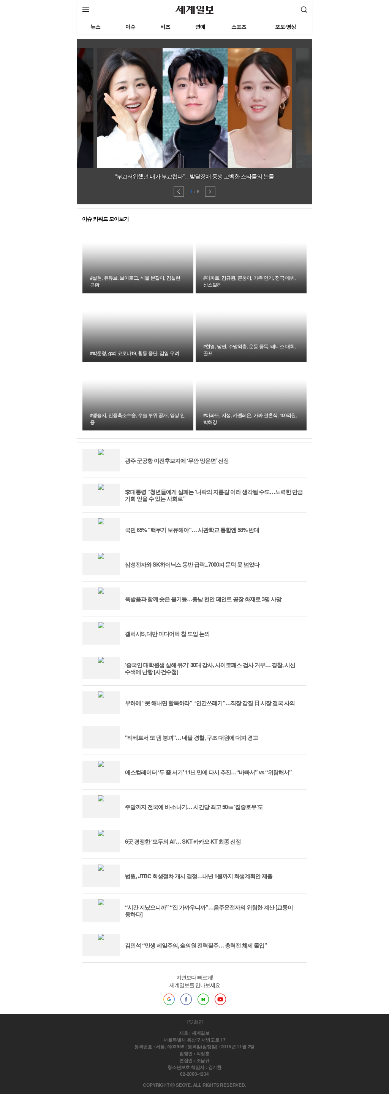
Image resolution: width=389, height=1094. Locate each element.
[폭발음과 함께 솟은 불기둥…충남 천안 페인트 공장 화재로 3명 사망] (181, 608)
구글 (169, 999)
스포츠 (238, 26)
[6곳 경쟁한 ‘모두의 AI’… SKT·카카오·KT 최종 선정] (161, 850)
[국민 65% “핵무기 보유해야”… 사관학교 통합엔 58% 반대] (170, 539)
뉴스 (95, 26)
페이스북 (186, 999)
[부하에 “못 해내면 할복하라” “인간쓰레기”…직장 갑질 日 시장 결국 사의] (188, 712)
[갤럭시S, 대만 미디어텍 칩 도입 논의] (146, 643)
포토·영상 (285, 26)
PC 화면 (195, 1021)
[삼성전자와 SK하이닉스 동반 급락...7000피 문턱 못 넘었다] (170, 573)
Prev (179, 191)
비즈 (165, 26)
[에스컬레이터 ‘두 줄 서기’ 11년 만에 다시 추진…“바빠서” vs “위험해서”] (187, 781)
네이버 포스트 (203, 999)
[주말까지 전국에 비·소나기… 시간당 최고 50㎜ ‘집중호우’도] (172, 816)
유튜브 (220, 999)
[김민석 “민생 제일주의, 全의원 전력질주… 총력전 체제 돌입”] (174, 954)
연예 (200, 26)
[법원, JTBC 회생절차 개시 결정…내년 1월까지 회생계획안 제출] (177, 885)
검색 (304, 9)
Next (210, 191)
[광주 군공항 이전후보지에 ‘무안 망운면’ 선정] (155, 469)
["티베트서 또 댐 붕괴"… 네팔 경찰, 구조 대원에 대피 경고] (170, 746)
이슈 (130, 26)
